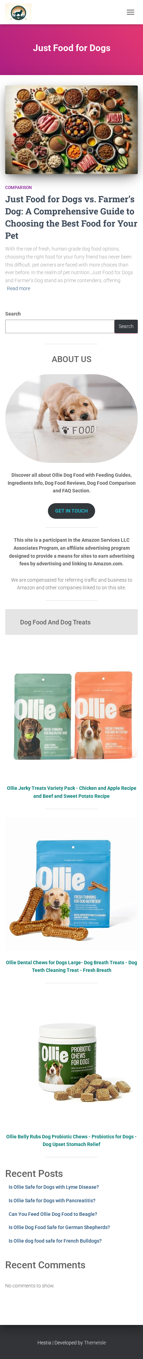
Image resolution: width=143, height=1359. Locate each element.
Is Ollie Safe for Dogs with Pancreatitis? (52, 1200)
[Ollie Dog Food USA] (21, 12)
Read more (18, 288)
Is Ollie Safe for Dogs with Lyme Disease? (54, 1187)
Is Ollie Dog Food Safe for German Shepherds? (59, 1227)
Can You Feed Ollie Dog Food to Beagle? (53, 1214)
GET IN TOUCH (71, 511)
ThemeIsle (95, 1342)
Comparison (18, 187)
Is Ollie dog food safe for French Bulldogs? (55, 1241)
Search (13, 314)
